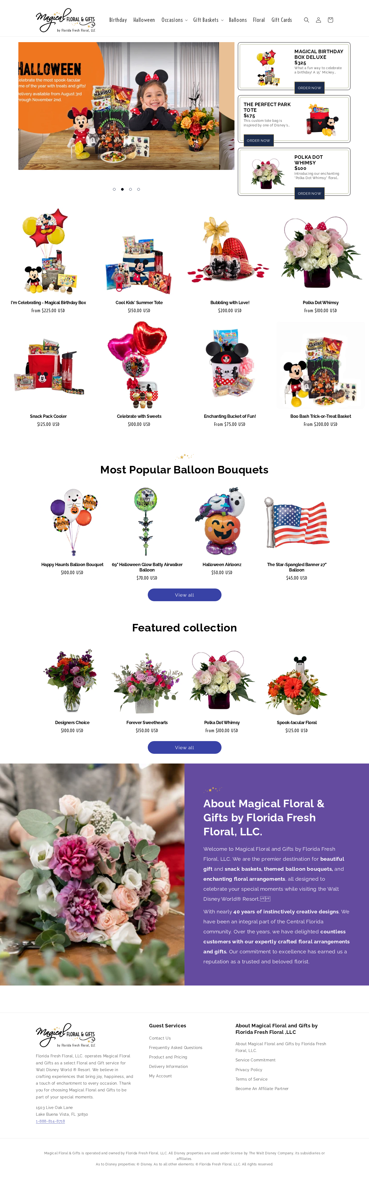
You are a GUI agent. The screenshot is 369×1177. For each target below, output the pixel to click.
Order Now (309, 88)
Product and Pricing (168, 1057)
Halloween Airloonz (222, 564)
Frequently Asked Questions (176, 1047)
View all (184, 595)
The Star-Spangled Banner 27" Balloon (297, 567)
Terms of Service (252, 1079)
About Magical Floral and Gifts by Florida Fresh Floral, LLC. (281, 1047)
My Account (160, 1076)
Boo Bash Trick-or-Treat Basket (320, 416)
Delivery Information (168, 1066)
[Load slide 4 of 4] (139, 189)
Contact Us (160, 1038)
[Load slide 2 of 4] (122, 189)
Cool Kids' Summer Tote (139, 302)
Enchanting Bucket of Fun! (230, 416)
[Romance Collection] (126, 109)
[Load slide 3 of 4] (130, 189)
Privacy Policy (249, 1070)
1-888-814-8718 (50, 1121)
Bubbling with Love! (230, 302)
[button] (174, 20)
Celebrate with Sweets (139, 416)
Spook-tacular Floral (297, 722)
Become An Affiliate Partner (262, 1089)
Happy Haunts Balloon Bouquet (72, 564)
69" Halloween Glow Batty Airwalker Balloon (147, 567)
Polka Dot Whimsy (320, 302)
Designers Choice (72, 722)
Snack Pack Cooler (48, 416)
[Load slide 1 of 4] (114, 189)
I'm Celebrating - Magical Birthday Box (48, 302)
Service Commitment (256, 1060)
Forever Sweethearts (147, 722)
